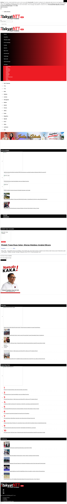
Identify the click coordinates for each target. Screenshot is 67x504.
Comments (6, 216)
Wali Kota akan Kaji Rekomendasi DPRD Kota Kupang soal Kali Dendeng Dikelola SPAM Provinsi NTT (25, 172)
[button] (65, 1)
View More (3, 260)
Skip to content (4, 7)
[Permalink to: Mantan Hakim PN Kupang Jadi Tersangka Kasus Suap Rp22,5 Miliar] (7, 444)
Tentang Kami (6, 497)
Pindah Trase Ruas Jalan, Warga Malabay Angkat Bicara (26, 245)
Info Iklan (5, 499)
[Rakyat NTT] (12, 16)
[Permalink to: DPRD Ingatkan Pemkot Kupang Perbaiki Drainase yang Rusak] (7, 186)
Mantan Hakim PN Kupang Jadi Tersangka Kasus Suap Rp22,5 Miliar (18, 447)
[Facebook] (3, 489)
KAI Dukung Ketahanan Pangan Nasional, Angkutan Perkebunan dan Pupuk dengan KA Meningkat (24, 463)
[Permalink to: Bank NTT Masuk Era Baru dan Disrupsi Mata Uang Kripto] (13, 375)
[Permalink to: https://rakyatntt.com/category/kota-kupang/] (9, 150)
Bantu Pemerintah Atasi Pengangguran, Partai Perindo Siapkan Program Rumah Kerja (22, 327)
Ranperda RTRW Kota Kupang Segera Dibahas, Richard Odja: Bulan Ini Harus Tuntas (21, 208)
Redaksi (5, 498)
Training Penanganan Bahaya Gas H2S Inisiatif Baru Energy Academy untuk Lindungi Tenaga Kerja (24, 471)
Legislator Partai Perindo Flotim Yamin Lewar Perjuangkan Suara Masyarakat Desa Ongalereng (24, 335)
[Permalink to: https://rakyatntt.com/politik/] (6, 305)
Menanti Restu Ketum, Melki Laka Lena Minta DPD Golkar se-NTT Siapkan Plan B (21, 350)
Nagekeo (3, 248)
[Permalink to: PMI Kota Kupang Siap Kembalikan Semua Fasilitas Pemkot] (7, 177)
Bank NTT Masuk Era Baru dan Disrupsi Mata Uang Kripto (15, 389)
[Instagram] (3, 492)
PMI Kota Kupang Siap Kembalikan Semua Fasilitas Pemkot (16, 181)
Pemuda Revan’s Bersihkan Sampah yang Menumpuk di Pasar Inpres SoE (19, 418)
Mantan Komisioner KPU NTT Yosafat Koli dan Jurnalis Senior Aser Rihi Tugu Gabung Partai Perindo (24, 358)
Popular (5, 215)
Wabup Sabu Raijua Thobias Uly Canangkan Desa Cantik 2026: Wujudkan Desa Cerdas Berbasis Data (25, 422)
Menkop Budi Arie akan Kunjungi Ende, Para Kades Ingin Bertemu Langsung (20, 427)
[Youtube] (3, 493)
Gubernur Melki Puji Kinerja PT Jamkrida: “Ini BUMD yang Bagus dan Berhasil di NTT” (21, 403)
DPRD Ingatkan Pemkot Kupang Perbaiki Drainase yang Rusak (17, 190)
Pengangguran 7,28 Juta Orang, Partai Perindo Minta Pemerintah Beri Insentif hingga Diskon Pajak (24, 343)
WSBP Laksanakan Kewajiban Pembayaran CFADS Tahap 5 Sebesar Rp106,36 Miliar (21, 455)
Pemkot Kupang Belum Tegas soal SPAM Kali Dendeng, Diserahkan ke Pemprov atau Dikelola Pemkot (25, 199)
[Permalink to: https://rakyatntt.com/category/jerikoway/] (7, 439)
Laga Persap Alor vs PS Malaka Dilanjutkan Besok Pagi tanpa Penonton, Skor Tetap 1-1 (22, 479)
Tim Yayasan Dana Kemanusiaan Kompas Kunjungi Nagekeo (16, 413)
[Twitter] (3, 491)
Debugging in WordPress (11, 4)
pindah (3, 241)
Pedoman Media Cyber (8, 501)
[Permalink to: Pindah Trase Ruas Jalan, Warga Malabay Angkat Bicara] (6, 236)
